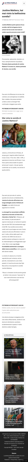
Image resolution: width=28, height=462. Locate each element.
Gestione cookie (24, 460)
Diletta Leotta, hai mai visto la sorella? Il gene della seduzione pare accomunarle (13, 310)
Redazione (7, 459)
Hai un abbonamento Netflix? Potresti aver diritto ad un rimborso (12, 377)
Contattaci (14, 449)
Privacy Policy (14, 459)
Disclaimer (21, 459)
